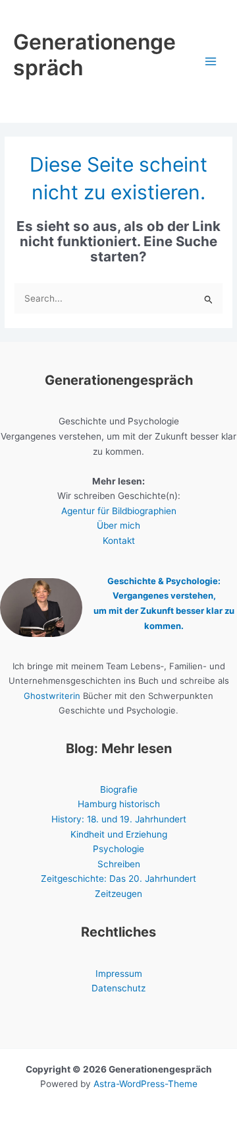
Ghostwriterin (52, 695)
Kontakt (119, 540)
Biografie (119, 789)
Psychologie (118, 849)
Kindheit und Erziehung (118, 834)
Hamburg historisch (119, 804)
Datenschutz (118, 988)
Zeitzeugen (118, 893)
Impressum (118, 973)
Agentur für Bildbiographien (118, 511)
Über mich (118, 525)
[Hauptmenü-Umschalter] (211, 61)
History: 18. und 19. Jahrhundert (118, 819)
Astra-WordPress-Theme (145, 1083)
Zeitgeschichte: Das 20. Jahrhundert (118, 878)
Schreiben (118, 864)
